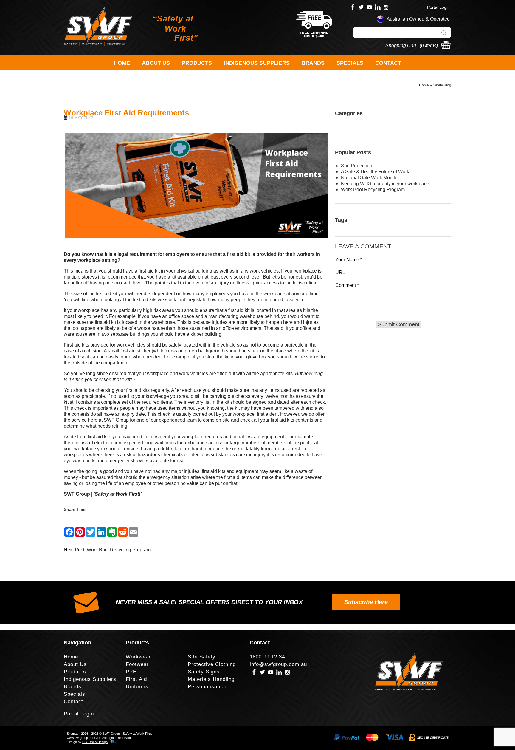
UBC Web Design (95, 742)
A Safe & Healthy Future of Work (375, 171)
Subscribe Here (366, 602)
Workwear (138, 657)
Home (122, 63)
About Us (156, 63)
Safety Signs (204, 672)
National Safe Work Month (368, 177)
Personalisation (207, 686)
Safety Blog (442, 85)
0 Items (428, 45)
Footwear (137, 664)
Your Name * (348, 259)
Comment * (347, 285)
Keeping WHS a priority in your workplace (385, 183)
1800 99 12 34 (267, 657)
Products (197, 63)
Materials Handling (211, 679)
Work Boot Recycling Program (119, 549)
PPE (131, 672)
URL (340, 272)
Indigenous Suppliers (257, 63)
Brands (313, 63)
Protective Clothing (212, 664)
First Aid (136, 679)
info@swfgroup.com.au (278, 664)
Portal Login (438, 7)
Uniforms (137, 686)
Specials (349, 63)
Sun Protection (356, 165)
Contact (388, 63)
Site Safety (201, 657)
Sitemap (72, 733)
